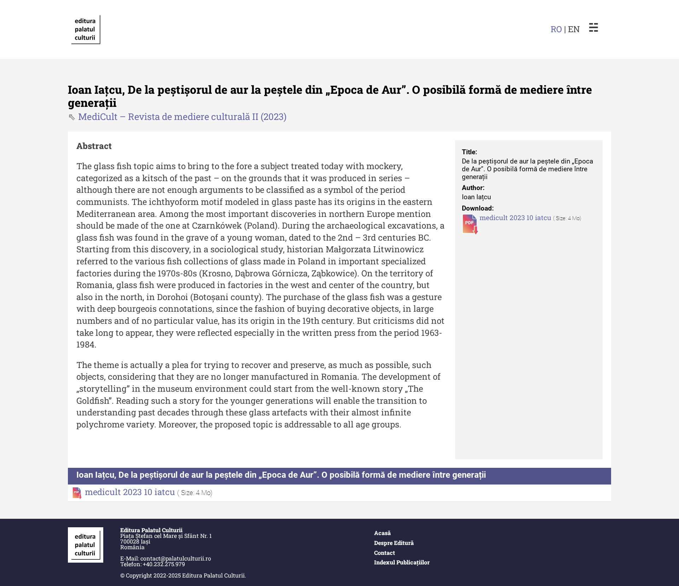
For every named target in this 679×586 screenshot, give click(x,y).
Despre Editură (394, 542)
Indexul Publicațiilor (402, 562)
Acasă (382, 532)
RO (556, 29)
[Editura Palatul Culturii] (85, 29)
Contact (384, 552)
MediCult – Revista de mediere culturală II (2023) (182, 116)
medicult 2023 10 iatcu (516, 217)
